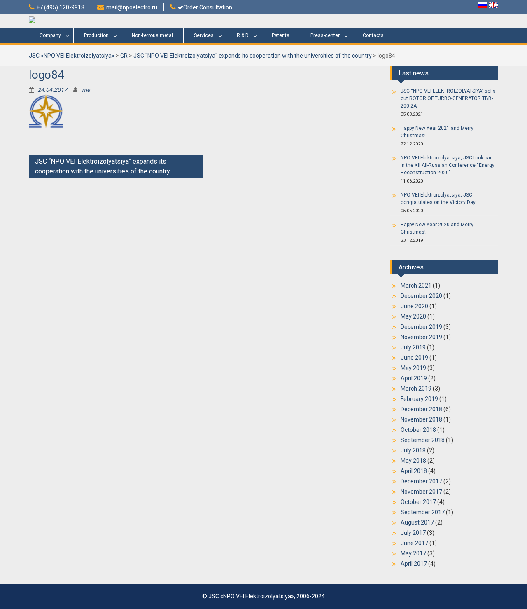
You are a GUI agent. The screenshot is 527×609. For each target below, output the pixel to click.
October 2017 (418, 502)
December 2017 (421, 481)
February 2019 (419, 399)
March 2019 (416, 388)
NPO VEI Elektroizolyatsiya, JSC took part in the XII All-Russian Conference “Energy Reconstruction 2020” (447, 165)
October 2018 (418, 429)
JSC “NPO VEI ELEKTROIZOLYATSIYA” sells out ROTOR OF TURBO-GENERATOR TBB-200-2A (448, 98)
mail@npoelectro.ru (131, 7)
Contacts (373, 35)
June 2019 (414, 357)
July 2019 (413, 347)
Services (204, 35)
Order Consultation (207, 7)
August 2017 (417, 522)
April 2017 (414, 563)
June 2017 (414, 543)
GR (124, 55)
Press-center (325, 35)
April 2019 (414, 378)
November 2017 (421, 491)
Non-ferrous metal (152, 35)
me (86, 90)
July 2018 (413, 450)
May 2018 (413, 460)
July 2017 (413, 532)
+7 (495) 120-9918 (60, 7)
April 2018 (414, 471)
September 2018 (423, 440)
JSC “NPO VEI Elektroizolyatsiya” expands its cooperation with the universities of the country (102, 166)
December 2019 (421, 326)
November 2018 (421, 419)
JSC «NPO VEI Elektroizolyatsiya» (71, 55)
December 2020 (421, 296)
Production (96, 35)
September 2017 (423, 512)
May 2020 (413, 316)
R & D (243, 35)
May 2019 (413, 368)
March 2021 (416, 285)
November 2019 (421, 337)
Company (50, 35)
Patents (280, 35)
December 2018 (421, 409)
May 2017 (413, 553)
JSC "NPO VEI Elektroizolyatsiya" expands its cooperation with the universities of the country (252, 55)
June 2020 (414, 306)
